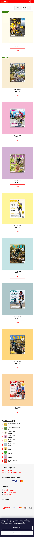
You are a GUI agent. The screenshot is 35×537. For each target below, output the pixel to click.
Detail (17, 50)
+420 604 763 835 (9, 491)
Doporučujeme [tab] (9, 8)
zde (24, 524)
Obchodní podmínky (7, 470)
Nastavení (17, 528)
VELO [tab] (29, 8)
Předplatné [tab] (18, 8)
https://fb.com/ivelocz (10, 493)
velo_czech (7, 494)
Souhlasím (17, 533)
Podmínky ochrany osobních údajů (11, 472)
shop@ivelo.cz (8, 489)
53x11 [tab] (24, 8)
